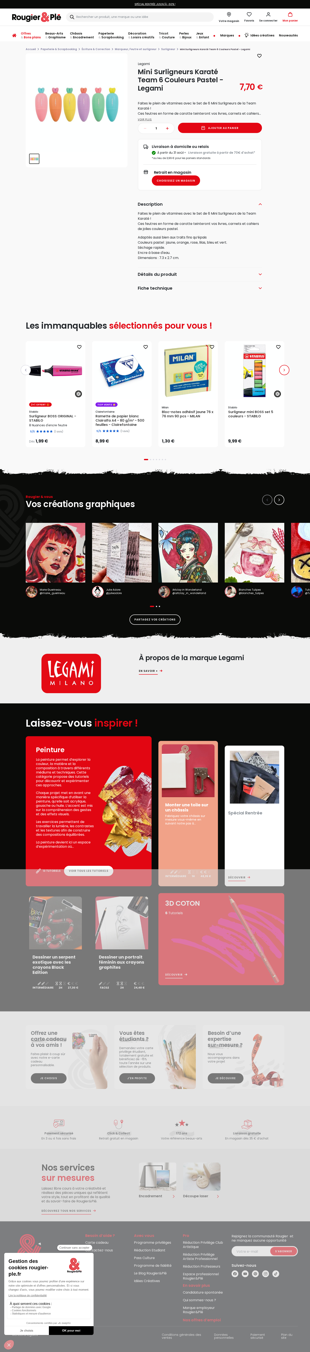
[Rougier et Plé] (29, 1251)
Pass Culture (144, 1258)
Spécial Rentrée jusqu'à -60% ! (120, 4)
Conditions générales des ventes (181, 1336)
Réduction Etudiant (149, 1250)
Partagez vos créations (155, 619)
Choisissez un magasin (176, 180)
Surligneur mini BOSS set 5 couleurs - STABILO (250, 414)
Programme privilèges (152, 1243)
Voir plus (145, 119)
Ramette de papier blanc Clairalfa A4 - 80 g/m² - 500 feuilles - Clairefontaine (119, 420)
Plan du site (286, 1336)
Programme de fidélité (153, 1266)
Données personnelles (224, 1336)
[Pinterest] (255, 1273)
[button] (268, 17)
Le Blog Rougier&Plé (150, 1273)
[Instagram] (265, 1273)
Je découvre (225, 1078)
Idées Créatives (147, 1281)
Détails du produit (157, 274)
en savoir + (148, 671)
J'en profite (137, 1078)
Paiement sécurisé (257, 1336)
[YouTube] (245, 1273)
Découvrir (237, 877)
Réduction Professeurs (201, 1266)
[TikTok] (275, 1273)
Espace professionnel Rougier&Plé (201, 1276)
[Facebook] (235, 1273)
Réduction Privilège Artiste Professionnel (200, 1256)
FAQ (88, 1258)
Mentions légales (25, 1335)
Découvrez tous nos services (66, 1211)
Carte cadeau (96, 1243)
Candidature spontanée (203, 1292)
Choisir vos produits (59, 438)
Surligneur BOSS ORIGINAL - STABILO (52, 418)
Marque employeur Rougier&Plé (199, 1310)
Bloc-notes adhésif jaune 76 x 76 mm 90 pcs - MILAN (187, 414)
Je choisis (48, 1078)
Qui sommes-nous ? (199, 1300)
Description (150, 204)
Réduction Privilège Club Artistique (203, 1245)
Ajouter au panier (223, 128)
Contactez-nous (99, 1250)
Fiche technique (155, 288)
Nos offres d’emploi (202, 1320)
